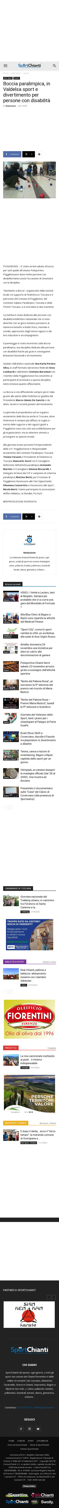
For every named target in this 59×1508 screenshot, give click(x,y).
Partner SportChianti (29, 1449)
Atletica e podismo (7, 636)
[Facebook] (21, 1429)
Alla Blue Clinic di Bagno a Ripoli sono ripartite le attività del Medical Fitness (37, 618)
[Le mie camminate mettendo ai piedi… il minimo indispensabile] (11, 1060)
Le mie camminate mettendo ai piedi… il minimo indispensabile (37, 1059)
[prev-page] (5, 807)
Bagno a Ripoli (10, 759)
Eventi (26, 73)
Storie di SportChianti (39, 1445)
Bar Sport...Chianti (48, 1123)
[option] (29, 1316)
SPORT (31, 1441)
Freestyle (52, 1048)
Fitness (7, 622)
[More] (39, 154)
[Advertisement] (29, 31)
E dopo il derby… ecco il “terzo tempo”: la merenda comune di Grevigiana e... (38, 1135)
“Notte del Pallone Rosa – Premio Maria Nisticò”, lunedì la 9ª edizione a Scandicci (37, 703)
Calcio (23, 985)
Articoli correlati (13, 584)
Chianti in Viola (49, 962)
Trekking (25, 912)
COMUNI (21, 1441)
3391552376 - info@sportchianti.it (35, 1407)
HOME (11, 1441)
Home (6, 73)
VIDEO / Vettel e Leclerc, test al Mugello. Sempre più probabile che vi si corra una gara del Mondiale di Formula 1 (37, 599)
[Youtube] (38, 1429)
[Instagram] (29, 1429)
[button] (5, 66)
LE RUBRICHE (42, 1441)
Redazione (11, 106)
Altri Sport (16, 73)
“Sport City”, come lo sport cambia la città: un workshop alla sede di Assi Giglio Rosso (37, 633)
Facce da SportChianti (17, 1445)
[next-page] (10, 807)
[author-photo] (29, 547)
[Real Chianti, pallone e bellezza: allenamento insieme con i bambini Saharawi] (11, 974)
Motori (6, 600)
